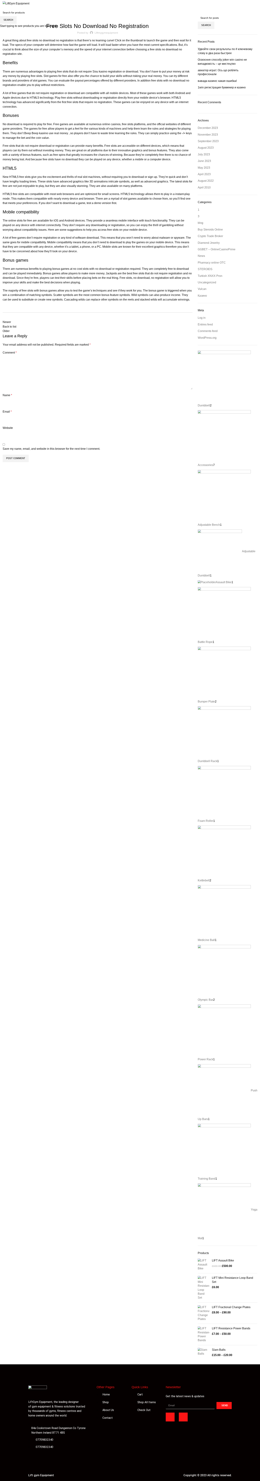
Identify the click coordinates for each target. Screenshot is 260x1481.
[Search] (245, 3)
